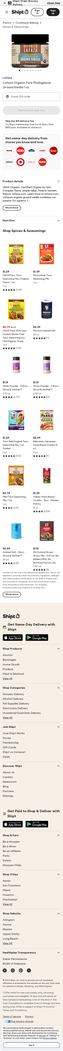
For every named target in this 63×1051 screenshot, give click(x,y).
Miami (6, 890)
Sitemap (8, 796)
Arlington (9, 920)
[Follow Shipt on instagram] (13, 970)
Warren (7, 929)
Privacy (29, 1016)
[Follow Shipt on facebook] (5, 970)
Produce (8, 669)
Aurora (7, 924)
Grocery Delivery (13, 694)
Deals (6, 756)
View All (7, 678)
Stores (7, 738)
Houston (8, 895)
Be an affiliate (11, 851)
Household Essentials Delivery (22, 713)
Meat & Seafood (13, 674)
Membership (11, 742)
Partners (8, 791)
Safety (7, 860)
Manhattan (10, 899)
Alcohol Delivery (13, 699)
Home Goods (11, 664)
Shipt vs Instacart (14, 752)
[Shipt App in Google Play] (37, 638)
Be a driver (9, 846)
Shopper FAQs (12, 865)
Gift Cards (9, 747)
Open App (53, 3)
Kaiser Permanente (15, 959)
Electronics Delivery (15, 708)
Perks (6, 855)
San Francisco (12, 885)
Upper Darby (11, 934)
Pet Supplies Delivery (16, 703)
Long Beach (10, 938)
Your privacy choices (22, 1021)
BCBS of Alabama (14, 963)
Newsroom (9, 781)
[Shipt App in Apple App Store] (13, 638)
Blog (5, 786)
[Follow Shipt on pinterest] (21, 970)
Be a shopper (11, 841)
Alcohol (7, 655)
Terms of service (12, 1016)
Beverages (9, 659)
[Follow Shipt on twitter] (29, 970)
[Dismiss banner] (5, 3)
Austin (7, 880)
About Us (8, 772)
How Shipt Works (14, 733)
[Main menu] (6, 12)
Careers (8, 777)
